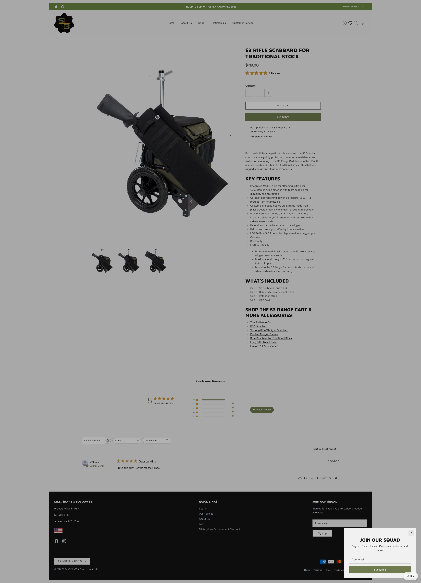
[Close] (411, 533)
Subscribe (380, 569)
